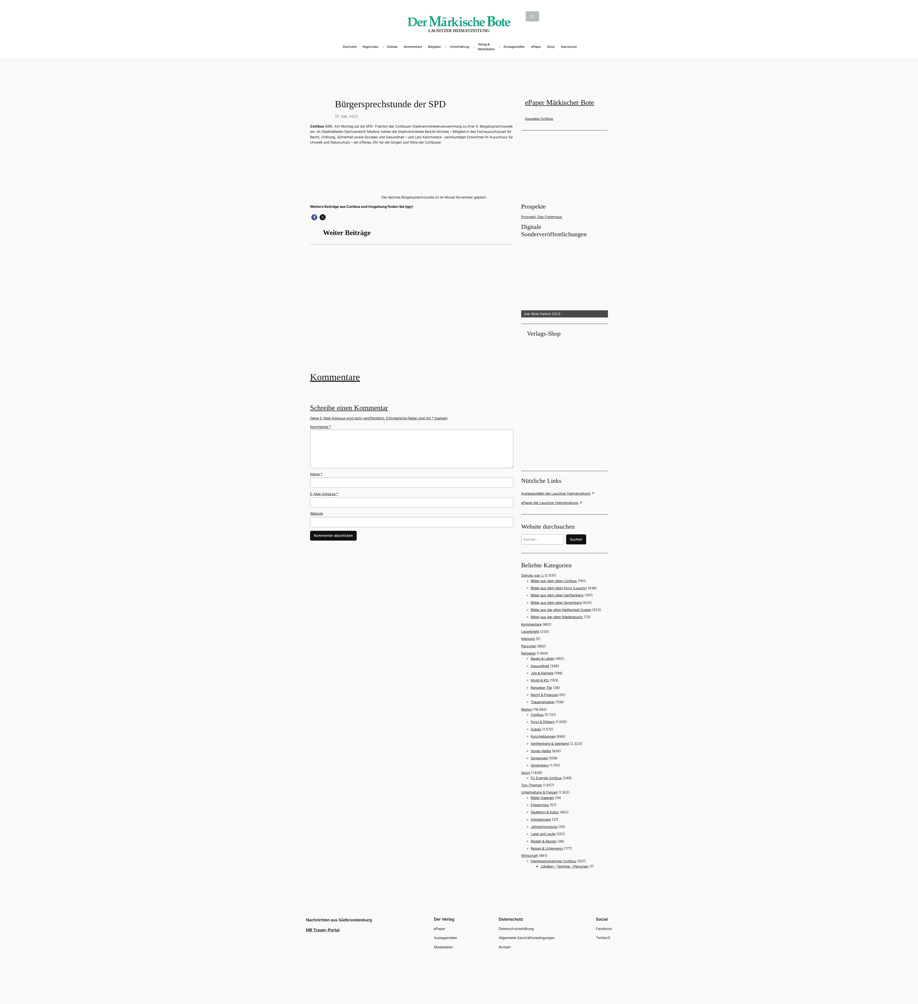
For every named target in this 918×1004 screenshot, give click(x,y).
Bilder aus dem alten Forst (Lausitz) (559, 588)
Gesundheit (540, 666)
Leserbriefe (530, 631)
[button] (314, 217)
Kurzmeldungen (543, 736)
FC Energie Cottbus (546, 778)
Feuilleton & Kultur (545, 812)
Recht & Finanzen (544, 695)
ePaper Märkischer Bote (559, 102)
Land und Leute (543, 834)
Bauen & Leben (542, 658)
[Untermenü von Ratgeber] (446, 47)
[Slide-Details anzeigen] (564, 278)
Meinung (528, 639)
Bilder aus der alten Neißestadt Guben (561, 610)
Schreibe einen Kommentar (349, 408)
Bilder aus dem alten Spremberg (556, 603)
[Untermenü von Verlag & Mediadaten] (500, 47)
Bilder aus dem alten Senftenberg (557, 595)
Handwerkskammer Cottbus (553, 861)
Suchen (576, 539)
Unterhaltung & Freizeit (539, 792)
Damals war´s (532, 575)
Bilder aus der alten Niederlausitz (557, 617)
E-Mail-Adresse (324, 494)
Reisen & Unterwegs (547, 848)
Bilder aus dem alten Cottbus (554, 581)
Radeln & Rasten (544, 841)
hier (408, 206)
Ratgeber (528, 653)
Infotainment (541, 819)
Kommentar (320, 427)
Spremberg (540, 765)
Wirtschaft (529, 856)
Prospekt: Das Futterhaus (541, 217)
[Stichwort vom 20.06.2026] (411, 312)
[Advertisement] (414, 312)
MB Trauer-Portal (322, 930)
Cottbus (366, 116)
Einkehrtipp (540, 805)
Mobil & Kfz (540, 680)
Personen (528, 646)
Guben (536, 729)
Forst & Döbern (543, 722)
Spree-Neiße (541, 751)
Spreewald (539, 758)
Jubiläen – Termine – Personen (564, 866)
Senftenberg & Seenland (550, 743)
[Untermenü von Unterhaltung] (474, 47)
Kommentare (335, 377)
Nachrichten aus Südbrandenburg (339, 920)
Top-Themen (531, 785)
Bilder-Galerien (542, 798)
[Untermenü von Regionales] (383, 47)
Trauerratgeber (542, 702)
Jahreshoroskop (544, 827)
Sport (525, 773)
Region (526, 709)
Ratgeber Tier (541, 688)
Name (316, 474)
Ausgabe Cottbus (539, 119)
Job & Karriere (542, 673)
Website (316, 513)
